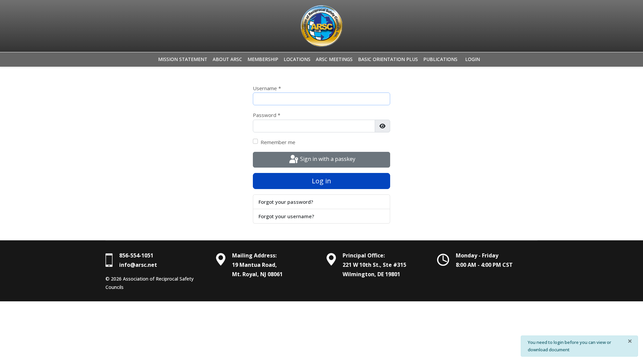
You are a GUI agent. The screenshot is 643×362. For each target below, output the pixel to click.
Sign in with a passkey (327, 159)
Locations (297, 59)
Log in (321, 180)
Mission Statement (182, 59)
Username (267, 88)
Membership (262, 59)
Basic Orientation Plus (388, 59)
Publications (440, 59)
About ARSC (227, 59)
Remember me (278, 142)
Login (472, 59)
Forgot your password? (286, 201)
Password (266, 115)
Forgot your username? (286, 216)
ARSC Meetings (334, 59)
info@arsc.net (138, 264)
